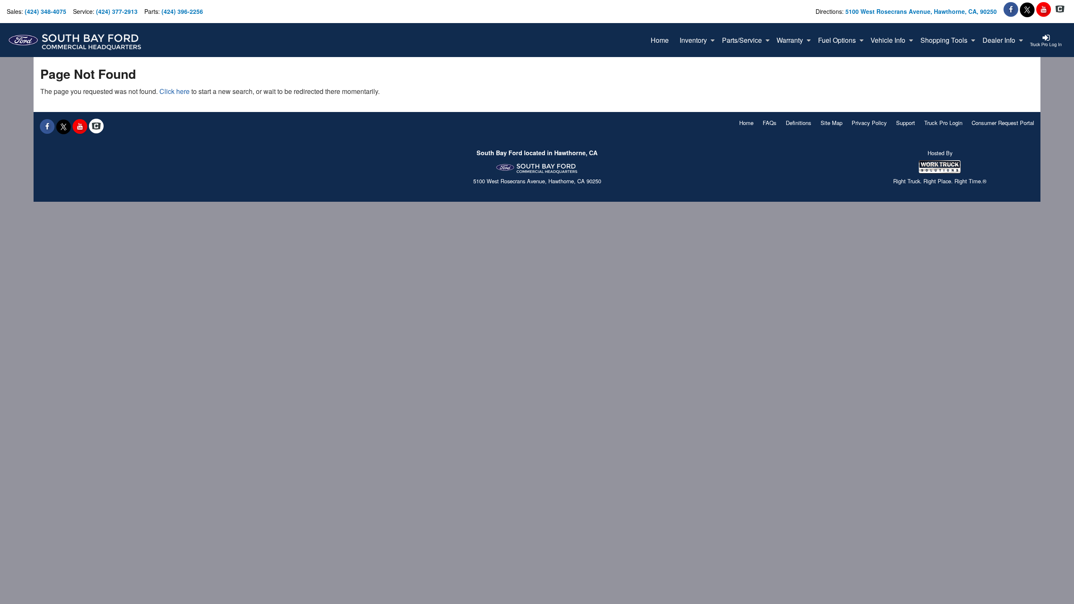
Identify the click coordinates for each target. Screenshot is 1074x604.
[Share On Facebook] (1011, 9)
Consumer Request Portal (1003, 123)
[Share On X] (1027, 9)
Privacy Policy (869, 123)
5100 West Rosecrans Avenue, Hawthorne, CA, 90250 (921, 11)
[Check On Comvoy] (1060, 9)
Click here (174, 91)
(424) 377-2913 (117, 11)
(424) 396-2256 (182, 11)
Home (746, 123)
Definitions (798, 123)
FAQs (770, 123)
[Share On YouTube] (1043, 9)
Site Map (831, 123)
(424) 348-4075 (45, 11)
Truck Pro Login (943, 123)
